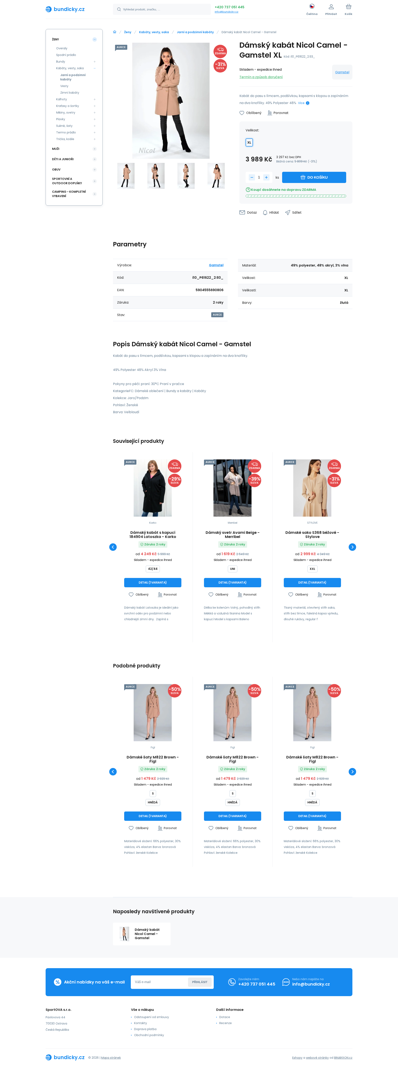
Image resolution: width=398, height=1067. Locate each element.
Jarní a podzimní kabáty (195, 32)
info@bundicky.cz (226, 12)
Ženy (127, 32)
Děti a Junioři (63, 159)
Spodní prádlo (66, 55)
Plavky (60, 119)
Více (301, 103)
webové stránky (317, 1058)
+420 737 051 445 (229, 7)
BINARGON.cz (343, 1058)
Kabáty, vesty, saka (154, 32)
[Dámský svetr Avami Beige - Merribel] (232, 488)
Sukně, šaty (64, 126)
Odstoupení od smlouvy (151, 1017)
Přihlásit (199, 982)
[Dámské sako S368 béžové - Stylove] (312, 488)
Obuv (56, 169)
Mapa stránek (111, 1058)
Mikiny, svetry (65, 112)
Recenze (225, 1023)
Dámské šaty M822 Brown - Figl (153, 759)
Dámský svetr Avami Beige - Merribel (233, 534)
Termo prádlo (66, 132)
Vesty (64, 86)
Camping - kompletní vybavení (69, 194)
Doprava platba (145, 1029)
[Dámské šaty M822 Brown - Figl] (152, 712)
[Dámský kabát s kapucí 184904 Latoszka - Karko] (152, 488)
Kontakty (140, 1023)
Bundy (60, 61)
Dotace (224, 1017)
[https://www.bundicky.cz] (114, 32)
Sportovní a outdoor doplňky (67, 181)
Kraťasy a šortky (67, 106)
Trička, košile (65, 139)
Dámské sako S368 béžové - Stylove (312, 534)
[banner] (74, 9)
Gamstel (342, 72)
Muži (55, 149)
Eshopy (297, 1058)
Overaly (61, 48)
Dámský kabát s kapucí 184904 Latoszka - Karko (153, 534)
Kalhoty (61, 99)
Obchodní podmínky (149, 1035)
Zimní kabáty (69, 93)
